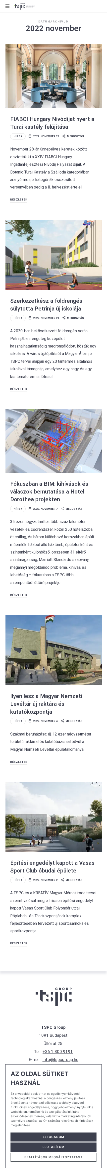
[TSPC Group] (24, 6)
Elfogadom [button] (53, 1137)
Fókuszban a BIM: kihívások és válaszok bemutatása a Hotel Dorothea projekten (49, 491)
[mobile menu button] (7, 6)
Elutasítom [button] (53, 1147)
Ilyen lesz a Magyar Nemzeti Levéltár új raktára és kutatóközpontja (46, 704)
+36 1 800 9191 (58, 1051)
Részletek (18, 199)
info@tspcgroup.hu (60, 1059)
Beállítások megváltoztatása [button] (53, 1157)
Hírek (17, 136)
